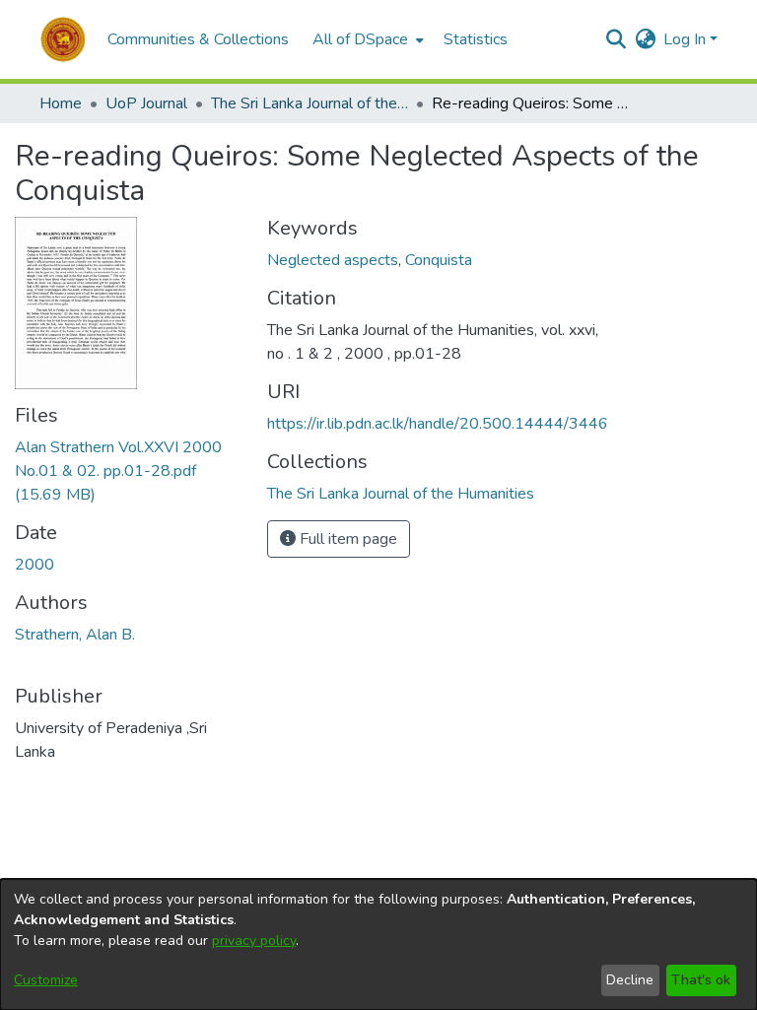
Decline (630, 980)
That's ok (700, 980)
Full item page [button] (346, 539)
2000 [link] (34, 564)
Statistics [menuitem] (476, 39)
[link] (118, 471)
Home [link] (60, 103)
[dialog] (378, 944)
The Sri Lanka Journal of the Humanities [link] (309, 103)
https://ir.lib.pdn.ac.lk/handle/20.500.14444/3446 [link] (437, 424)
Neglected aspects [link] (332, 260)
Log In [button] (686, 39)
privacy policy (254, 940)
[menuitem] (366, 39)
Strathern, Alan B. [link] (75, 634)
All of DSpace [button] (360, 39)
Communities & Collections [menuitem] (198, 39)
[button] (63, 39)
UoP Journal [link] (146, 103)
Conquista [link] (438, 260)
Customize (46, 980)
